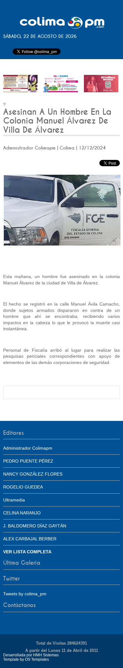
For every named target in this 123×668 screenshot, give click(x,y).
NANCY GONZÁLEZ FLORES (32, 474)
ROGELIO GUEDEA (23, 486)
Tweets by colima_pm (24, 593)
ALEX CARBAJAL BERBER (29, 538)
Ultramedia (14, 499)
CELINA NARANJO (22, 512)
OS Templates (37, 659)
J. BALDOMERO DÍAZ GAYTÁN (34, 525)
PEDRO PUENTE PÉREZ (28, 461)
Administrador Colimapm (27, 448)
